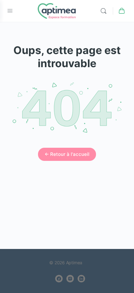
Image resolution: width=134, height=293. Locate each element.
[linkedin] (81, 278)
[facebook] (59, 278)
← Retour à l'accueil (67, 154)
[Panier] (122, 11)
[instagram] (70, 278)
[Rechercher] (105, 11)
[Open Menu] (10, 10)
